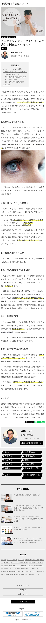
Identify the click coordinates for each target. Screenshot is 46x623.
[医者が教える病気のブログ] (14, 3)
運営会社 (23, 590)
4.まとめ (6, 85)
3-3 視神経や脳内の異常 (15, 82)
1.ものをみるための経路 (12, 69)
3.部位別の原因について (12, 74)
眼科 (4, 48)
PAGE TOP (23, 602)
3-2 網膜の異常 (11, 79)
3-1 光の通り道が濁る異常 (15, 77)
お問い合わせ (23, 594)
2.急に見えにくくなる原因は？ (15, 72)
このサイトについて (23, 585)
